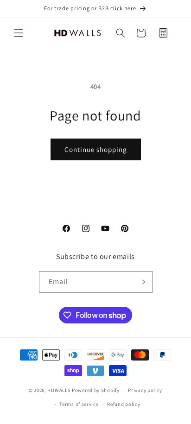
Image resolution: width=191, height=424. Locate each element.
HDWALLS (58, 389)
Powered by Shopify (96, 389)
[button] (18, 33)
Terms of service (78, 404)
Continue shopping (95, 149)
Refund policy (123, 404)
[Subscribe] (142, 282)
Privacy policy (145, 390)
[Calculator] (163, 33)
